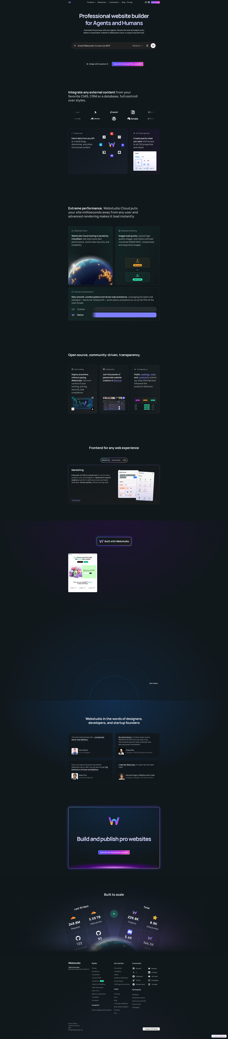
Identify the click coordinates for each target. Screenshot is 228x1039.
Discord (117, 380)
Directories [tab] (116, 460)
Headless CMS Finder (121, 978)
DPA (69, 1028)
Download (95, 1000)
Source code (136, 1004)
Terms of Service (74, 1026)
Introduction (118, 968)
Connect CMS (96, 978)
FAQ (115, 1013)
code (153, 374)
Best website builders (121, 1007)
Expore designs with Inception (102, 1010)
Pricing (129, 2)
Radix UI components (99, 994)
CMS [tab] (124, 460)
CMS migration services (122, 984)
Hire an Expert (118, 981)
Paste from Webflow (98, 984)
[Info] (114, 914)
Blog (123, 2)
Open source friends (139, 1001)
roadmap (145, 374)
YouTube (117, 994)
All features (76, 500)
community (143, 377)
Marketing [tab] (106, 460)
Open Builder (155, 2)
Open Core (95, 991)
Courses (117, 1010)
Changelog (135, 1007)
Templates (117, 971)
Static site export (97, 987)
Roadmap (135, 995)
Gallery (116, 975)
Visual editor (96, 975)
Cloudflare (95, 997)
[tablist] (114, 460)
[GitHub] (145, 2)
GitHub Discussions (138, 998)
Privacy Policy (72, 1023)
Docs (116, 997)
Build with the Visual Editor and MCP (128, 64)
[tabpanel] (114, 485)
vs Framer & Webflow (121, 1004)
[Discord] (148, 2)
